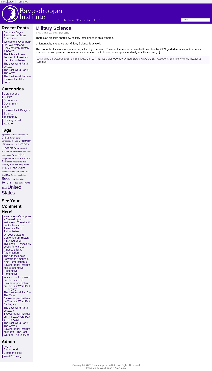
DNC (16, 145)
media (9, 162)
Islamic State (18, 158)
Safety (6, 174)
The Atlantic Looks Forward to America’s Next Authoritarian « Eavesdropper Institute (17, 260)
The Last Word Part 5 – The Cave (17, 318)
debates (15, 141)
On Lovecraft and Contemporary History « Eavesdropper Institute (16, 239)
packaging (19, 165)
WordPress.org (12, 356)
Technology (10, 116)
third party (19, 183)
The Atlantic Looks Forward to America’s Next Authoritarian (16, 57)
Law (6, 107)
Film (24, 151)
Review (21, 172)
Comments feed (13, 352)
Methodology (19, 161)
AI (12, 135)
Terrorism (8, 182)
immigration (6, 159)
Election (7, 148)
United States (11, 189)
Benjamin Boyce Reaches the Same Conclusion (15, 35)
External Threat (16, 151)
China (5, 137)
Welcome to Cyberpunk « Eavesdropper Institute (17, 219)
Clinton (12, 138)
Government (11, 103)
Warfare (8, 123)
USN (152, 58)
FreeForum (6, 155)
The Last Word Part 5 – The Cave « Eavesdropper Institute (17, 295)
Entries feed (11, 349)
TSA (4, 187)
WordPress (106, 368)
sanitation (22, 175)
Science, (174, 58)
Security (9, 179)
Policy (6, 168)
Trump (27, 182)
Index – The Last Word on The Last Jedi (17, 333)
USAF (144, 58)
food (28, 151)
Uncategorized (12, 120)
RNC (27, 172)
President (17, 168)
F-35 (97, 58)
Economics (10, 100)
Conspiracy (6, 141)
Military (5, 164)
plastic (26, 165)
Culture (8, 97)
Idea (21, 155)
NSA (12, 164)
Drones (23, 144)
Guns (14, 155)
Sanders (14, 175)
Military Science (53, 28)
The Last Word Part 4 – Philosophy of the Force (17, 79)
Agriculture (6, 135)
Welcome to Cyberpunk (17, 41)
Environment (20, 148)
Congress (20, 138)
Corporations (11, 93)
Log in (7, 346)
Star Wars (20, 179)
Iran (104, 58)
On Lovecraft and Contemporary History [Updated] (16, 48)
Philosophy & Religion (17, 110)
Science (8, 113)
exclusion (5, 151)
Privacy (14, 172)
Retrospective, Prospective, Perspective (14, 270)
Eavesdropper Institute (104, 365)
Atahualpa (120, 368)
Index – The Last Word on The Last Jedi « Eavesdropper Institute (17, 280)
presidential (6, 172)
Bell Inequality (20, 134)
